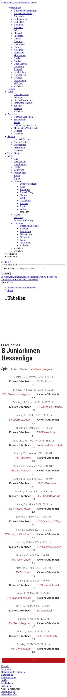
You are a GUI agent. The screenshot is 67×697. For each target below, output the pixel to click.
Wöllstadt (18, 83)
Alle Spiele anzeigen (41, 369)
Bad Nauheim (20, 19)
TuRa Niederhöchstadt (50, 445)
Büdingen (18, 24)
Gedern (17, 38)
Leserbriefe (19, 147)
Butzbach (18, 27)
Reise (22, 206)
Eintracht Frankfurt (23, 103)
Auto (22, 186)
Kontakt (24, 228)
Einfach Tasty (27, 192)
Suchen (5, 274)
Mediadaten (7, 683)
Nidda (17, 58)
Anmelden (17, 276)
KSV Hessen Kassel (20, 508)
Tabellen (18, 105)
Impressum (25, 231)
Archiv (41, 276)
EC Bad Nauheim (22, 100)
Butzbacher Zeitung (23, 13)
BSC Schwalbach (21, 470)
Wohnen (24, 209)
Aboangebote (20, 142)
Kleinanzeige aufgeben (25, 125)
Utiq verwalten (8, 677)
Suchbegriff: (10, 268)
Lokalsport (19, 97)
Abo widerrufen (9, 694)
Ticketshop (32, 279)
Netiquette (25, 237)
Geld (22, 198)
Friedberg (18, 35)
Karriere (24, 203)
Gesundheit (25, 200)
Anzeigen (6, 686)
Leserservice (20, 144)
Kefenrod (18, 49)
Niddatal (18, 61)
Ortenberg (19, 66)
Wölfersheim (20, 80)
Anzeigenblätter (30, 276)
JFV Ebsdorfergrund (48, 496)
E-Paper (49, 276)
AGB (22, 239)
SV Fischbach (44, 381)
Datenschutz (26, 234)
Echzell (17, 30)
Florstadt (18, 33)
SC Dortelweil (23, 457)
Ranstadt (18, 69)
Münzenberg (20, 55)
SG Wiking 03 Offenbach (51, 406)
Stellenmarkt (20, 119)
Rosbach (18, 77)
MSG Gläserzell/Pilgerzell (16, 394)
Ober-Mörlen (20, 63)
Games (23, 195)
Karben (17, 47)
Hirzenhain (19, 44)
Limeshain (19, 52)
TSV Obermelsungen (19, 419)
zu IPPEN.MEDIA (18, 279)
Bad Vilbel (19, 21)
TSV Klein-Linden (46, 432)
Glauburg (18, 41)
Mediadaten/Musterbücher (26, 128)
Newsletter (25, 242)
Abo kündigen (8, 691)
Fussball (18, 108)
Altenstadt (19, 16)
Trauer (17, 122)
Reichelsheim (20, 72)
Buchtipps (25, 189)
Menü (4, 261)
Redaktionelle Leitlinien (13, 672)
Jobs (3, 276)
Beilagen (18, 130)
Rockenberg (20, 75)
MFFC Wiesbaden (47, 483)
